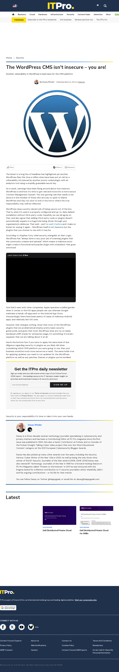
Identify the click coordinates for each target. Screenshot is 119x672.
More (108, 14)
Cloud (32, 14)
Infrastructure (57, 14)
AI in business (65, 19)
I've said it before (53, 224)
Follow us (59, 167)
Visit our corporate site (86, 600)
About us (35, 641)
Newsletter (71, 167)
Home (9, 57)
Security (70, 14)
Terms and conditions (102, 641)
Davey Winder (48, 82)
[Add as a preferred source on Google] (8, 607)
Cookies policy (68, 645)
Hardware (42, 14)
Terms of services (42, 393)
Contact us (67, 641)
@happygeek (54, 479)
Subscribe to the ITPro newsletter (42, 19)
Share (12, 167)
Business (22, 14)
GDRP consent (6, 650)
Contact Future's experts (10, 641)
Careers (34, 650)
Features (81, 82)
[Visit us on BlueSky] (30, 627)
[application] (41, 277)
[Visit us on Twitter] (12, 627)
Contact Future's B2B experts (74, 650)
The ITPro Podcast (104, 19)
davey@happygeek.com (87, 479)
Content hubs (84, 14)
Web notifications (38, 645)
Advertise (98, 14)
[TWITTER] (30, 430)
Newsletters (98, 645)
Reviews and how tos (84, 19)
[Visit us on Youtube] (21, 627)
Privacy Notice (27, 396)
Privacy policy (6, 645)
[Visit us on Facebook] (3, 627)
